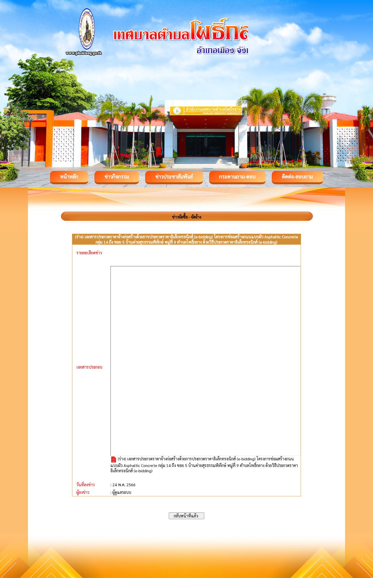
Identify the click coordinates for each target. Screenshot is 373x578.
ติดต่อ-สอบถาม (297, 176)
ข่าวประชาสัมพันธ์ (174, 176)
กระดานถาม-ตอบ (237, 176)
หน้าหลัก (69, 176)
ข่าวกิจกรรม (117, 176)
